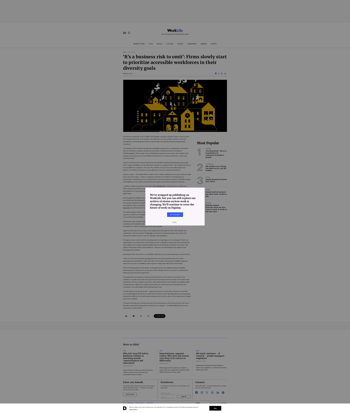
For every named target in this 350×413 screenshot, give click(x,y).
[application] (175, 408)
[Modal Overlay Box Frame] (175, 206)
